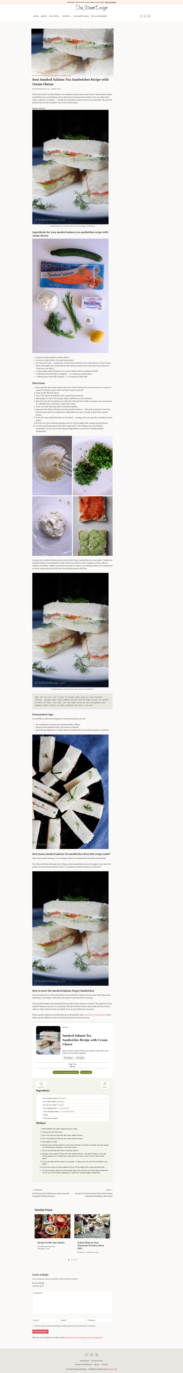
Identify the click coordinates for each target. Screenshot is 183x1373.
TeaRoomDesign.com (41, 89)
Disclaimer (84, 1361)
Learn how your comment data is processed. (84, 1337)
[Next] (107, 1236)
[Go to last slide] (37, 1236)
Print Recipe (68, 1058)
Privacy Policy (97, 1361)
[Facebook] (141, 16)
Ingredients (41, 1087)
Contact (104, 1364)
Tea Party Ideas (81, 16)
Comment (38, 1293)
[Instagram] (149, 16)
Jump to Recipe (38, 108)
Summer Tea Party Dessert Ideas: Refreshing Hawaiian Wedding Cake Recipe (94, 1193)
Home (36, 16)
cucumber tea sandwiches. (95, 1015)
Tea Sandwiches (65, 75)
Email (64, 1320)
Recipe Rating (38, 1283)
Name (36, 1320)
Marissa (82, 1252)
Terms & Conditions (83, 1364)
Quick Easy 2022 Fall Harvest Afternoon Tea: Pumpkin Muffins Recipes (51, 1193)
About (44, 16)
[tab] (68, 1259)
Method (104, 1087)
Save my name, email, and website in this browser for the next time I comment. (65, 1326)
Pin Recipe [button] (80, 1058)
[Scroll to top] (178, 1370)
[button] (106, 1098)
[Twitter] (145, 16)
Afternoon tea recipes (41, 75)
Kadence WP (112, 1369)
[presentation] (53, 1226)
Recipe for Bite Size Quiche (51, 1242)
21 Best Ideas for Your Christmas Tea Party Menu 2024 (90, 1245)
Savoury (54, 75)
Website (91, 1320)
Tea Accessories (99, 16)
